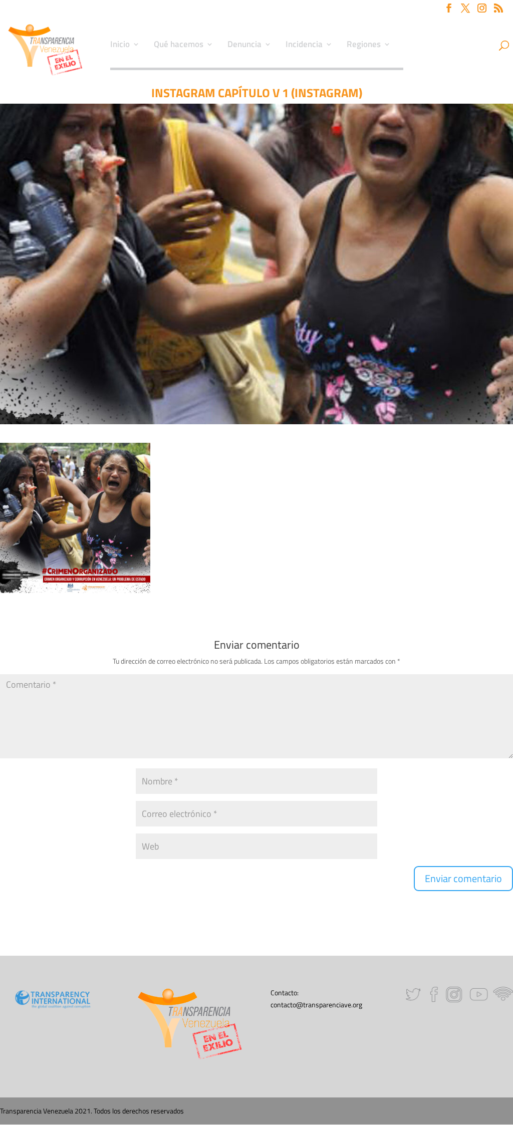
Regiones (364, 46)
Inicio (120, 46)
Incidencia (304, 46)
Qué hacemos (178, 46)
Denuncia (244, 46)
